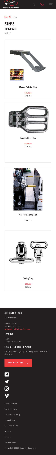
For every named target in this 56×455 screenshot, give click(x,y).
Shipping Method (10, 403)
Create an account (12, 341)
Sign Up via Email (16, 363)
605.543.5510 (10, 323)
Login (6, 338)
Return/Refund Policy (12, 414)
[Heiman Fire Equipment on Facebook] (6, 376)
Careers (7, 437)
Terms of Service (10, 409)
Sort (7, 33)
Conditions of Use (11, 426)
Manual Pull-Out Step (28, 87)
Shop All (7, 17)
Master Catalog (10, 442)
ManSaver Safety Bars (28, 214)
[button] (51, 5)
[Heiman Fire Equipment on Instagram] (6, 390)
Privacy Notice (9, 420)
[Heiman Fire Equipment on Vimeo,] (6, 397)
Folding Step (28, 278)
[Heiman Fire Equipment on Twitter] (6, 383)
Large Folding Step (28, 138)
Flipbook (7, 431)
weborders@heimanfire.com (17, 329)
